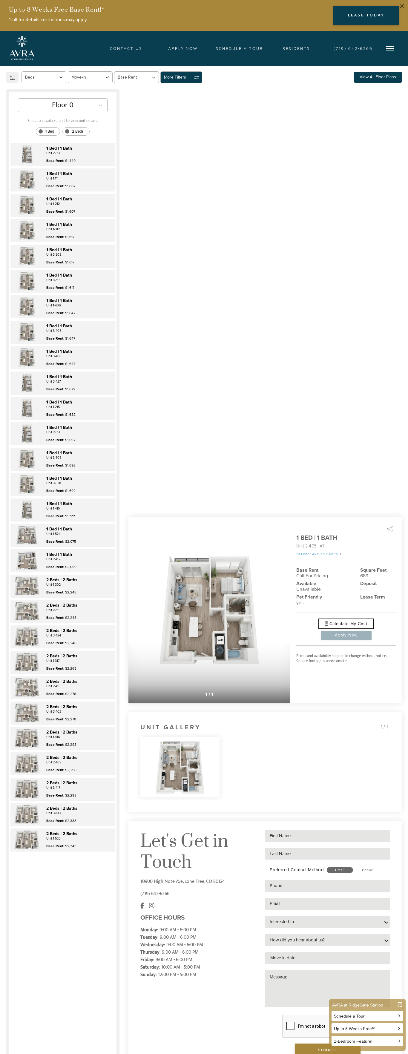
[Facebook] (142, 906)
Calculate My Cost (347, 623)
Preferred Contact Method (297, 869)
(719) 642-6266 (154, 894)
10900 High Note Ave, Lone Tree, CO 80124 (182, 881)
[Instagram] (151, 906)
